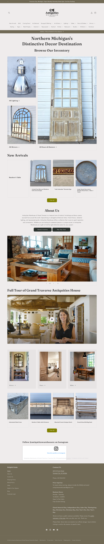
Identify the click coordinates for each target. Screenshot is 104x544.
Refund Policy (11, 482)
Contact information (76, 540)
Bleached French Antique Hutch (63, 422)
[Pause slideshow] (57, 283)
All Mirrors (13, 147)
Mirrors (11, 385)
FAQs (8, 485)
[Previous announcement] (8, 1)
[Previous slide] (46, 283)
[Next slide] (53, 283)
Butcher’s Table (15, 177)
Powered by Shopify (33, 540)
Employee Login (11, 494)
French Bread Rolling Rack (84, 422)
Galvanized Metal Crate (15, 422)
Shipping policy (67, 540)
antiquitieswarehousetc (64, 458)
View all (52, 200)
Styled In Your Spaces (13, 488)
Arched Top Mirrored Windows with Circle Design (40, 190)
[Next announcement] (96, 1)
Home (8, 471)
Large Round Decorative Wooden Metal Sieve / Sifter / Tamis (85, 191)
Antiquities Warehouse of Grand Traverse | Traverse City (40, 458)
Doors (41, 385)
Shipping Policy (11, 479)
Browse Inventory (43, 229)
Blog (8, 491)
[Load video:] (52, 319)
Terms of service (58, 540)
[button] (9, 13)
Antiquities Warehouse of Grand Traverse (20, 540)
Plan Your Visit (61, 229)
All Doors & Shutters (47, 147)
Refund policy (43, 540)
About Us (9, 474)
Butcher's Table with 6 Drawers (40, 422)
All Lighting (13, 101)
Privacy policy (50, 540)
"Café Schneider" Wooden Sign (63, 189)
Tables (72, 385)
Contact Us (10, 477)
